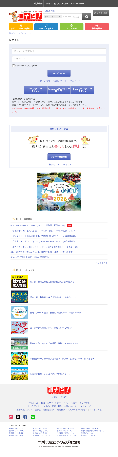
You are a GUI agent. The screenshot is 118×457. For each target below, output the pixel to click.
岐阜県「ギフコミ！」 (65, 431)
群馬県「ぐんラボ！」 (17, 433)
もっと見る (102, 262)
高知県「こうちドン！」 (89, 435)
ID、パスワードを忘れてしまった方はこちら (60, 81)
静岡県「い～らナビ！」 (89, 433)
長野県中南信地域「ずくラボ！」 (93, 431)
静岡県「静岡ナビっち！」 (66, 428)
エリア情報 (72, 28)
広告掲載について (25, 409)
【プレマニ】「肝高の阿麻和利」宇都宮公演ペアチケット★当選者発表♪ (43, 236)
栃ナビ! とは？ (60, 397)
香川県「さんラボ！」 (41, 433)
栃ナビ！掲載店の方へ (45, 409)
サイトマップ (84, 406)
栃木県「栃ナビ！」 (16, 428)
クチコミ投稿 (102, 13)
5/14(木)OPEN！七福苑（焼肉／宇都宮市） (30, 257)
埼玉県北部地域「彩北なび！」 (68, 435)
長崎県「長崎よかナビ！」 (90, 428)
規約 (60, 406)
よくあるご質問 (49, 406)
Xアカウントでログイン (35, 90)
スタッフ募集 (96, 409)
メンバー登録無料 (59, 157)
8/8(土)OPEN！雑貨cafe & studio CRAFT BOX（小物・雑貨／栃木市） (43, 252)
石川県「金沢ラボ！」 (17, 435)
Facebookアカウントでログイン (59, 90)
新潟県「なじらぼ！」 (41, 431)
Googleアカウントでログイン (82, 90)
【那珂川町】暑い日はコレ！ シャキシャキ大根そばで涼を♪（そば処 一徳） (45, 247)
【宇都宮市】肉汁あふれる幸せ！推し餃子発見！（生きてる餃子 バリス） (44, 231)
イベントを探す (46, 28)
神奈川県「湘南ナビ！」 (65, 433)
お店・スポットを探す (21, 28)
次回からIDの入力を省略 (26, 65)
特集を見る (97, 28)
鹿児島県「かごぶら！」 (41, 435)
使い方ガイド (33, 406)
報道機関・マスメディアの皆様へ (72, 409)
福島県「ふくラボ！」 (17, 431)
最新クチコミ (50, 11)
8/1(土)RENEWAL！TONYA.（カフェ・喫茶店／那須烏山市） (38, 225)
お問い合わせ (70, 406)
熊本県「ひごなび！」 (41, 428)
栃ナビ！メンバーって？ (60, 164)
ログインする (59, 73)
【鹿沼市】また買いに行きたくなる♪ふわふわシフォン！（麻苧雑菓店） (43, 241)
